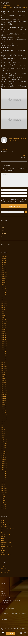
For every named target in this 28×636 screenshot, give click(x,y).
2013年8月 (3, 350)
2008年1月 (3, 486)
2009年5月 (3, 453)
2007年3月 (3, 506)
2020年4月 (3, 293)
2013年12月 (4, 341)
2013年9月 (3, 347)
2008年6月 (3, 476)
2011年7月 (3, 400)
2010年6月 (3, 427)
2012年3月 (3, 384)
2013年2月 (3, 362)
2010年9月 (3, 421)
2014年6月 (3, 329)
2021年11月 (4, 274)
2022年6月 (3, 262)
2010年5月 (3, 429)
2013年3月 (3, 360)
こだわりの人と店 (5, 524)
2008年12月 (4, 463)
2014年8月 (3, 325)
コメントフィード (5, 570)
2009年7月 (3, 449)
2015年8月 (3, 309)
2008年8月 (3, 472)
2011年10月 (4, 394)
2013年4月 (3, 358)
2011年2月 (3, 411)
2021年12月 (4, 272)
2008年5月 (3, 478)
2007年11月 (4, 490)
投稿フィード (4, 568)
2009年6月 (3, 451)
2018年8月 (3, 295)
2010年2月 (3, 435)
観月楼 (2, 548)
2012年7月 (3, 376)
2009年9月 (3, 445)
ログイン (3, 566)
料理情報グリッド (5, 534)
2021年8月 (3, 280)
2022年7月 (3, 260)
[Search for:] (12, 212)
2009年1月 (3, 461)
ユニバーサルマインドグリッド (8, 528)
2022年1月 (3, 270)
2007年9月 (3, 494)
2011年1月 (3, 413)
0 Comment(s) (24, 7)
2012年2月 (3, 386)
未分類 (2, 538)
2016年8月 (3, 299)
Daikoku (2, 227)
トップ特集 (4, 526)
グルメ (2, 522)
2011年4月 (3, 406)
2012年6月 (3, 378)
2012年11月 (4, 368)
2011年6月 (3, 402)
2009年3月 (3, 457)
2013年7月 (3, 352)
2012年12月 (4, 366)
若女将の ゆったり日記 (7, 7)
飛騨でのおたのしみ (6, 554)
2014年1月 (3, 339)
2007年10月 (4, 492)
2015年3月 (3, 317)
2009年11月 (4, 441)
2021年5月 (3, 287)
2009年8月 (3, 447)
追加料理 (3, 550)
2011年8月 (3, 398)
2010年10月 (4, 419)
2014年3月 (3, 335)
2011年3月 (3, 409)
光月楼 (2, 530)
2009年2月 (3, 459)
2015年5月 (3, 313)
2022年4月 (3, 266)
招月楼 (2, 532)
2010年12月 (4, 415)
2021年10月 (4, 276)
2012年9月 (3, 372)
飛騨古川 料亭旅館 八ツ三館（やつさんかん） (12, 5)
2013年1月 (3, 364)
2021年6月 (3, 284)
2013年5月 (3, 356)
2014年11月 (4, 321)
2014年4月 (3, 333)
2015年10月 (4, 305)
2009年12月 (4, 439)
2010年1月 (3, 437)
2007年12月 (4, 488)
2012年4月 (3, 382)
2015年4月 (3, 315)
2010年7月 (3, 425)
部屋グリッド (4, 552)
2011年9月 (3, 396)
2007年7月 (3, 498)
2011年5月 (3, 404)
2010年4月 (3, 431)
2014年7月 (3, 327)
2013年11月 (4, 343)
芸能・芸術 (4, 544)
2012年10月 (4, 370)
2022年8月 (3, 258)
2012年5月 (3, 380)
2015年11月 (4, 303)
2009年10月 (4, 443)
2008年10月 (4, 467)
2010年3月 (3, 433)
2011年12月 (4, 390)
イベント (3, 520)
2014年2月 (3, 337)
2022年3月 (3, 268)
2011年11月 (4, 392)
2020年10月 (4, 291)
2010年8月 (3, 423)
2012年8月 (3, 374)
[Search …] (21, 633)
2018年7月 (3, 297)
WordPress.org (4, 572)
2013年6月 (3, 354)
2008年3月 (3, 482)
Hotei (2, 224)
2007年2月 (3, 508)
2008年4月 (3, 480)
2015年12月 (4, 301)
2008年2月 (3, 484)
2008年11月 (4, 465)
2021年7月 (3, 282)
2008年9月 (3, 469)
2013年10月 (4, 345)
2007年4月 (3, 504)
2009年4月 (3, 455)
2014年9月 (3, 323)
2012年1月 (3, 388)
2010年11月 (4, 417)
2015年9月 (3, 307)
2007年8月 (3, 496)
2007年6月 (3, 500)
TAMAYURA (3, 233)
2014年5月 (3, 331)
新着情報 (3, 536)
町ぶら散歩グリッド (6, 542)
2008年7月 (3, 474)
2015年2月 (3, 319)
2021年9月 (3, 278)
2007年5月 (3, 502)
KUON (2, 236)
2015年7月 (3, 311)
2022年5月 (3, 264)
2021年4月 (3, 289)
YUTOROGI (3, 230)
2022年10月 (4, 256)
